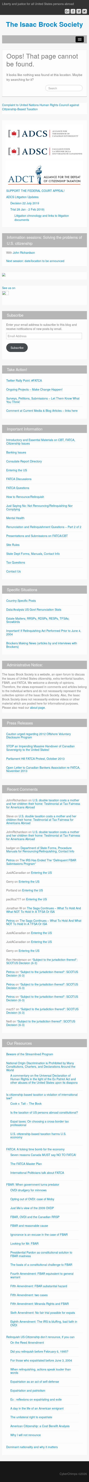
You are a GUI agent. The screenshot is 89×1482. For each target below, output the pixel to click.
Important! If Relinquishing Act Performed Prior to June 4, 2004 (43, 632)
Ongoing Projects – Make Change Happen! (34, 389)
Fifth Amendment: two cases (29, 1295)
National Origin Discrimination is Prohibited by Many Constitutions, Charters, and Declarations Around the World (40, 1066)
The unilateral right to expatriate (31, 1417)
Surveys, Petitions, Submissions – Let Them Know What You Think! (42, 400)
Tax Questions (15, 562)
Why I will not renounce (25, 1435)
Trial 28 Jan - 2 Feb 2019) (27, 209)
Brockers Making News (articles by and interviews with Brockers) (41, 645)
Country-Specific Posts (21, 600)
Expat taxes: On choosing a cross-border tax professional (39, 1123)
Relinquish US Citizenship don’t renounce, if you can (40, 1337)
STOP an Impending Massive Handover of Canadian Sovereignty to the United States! (40, 748)
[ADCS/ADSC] (44, 141)
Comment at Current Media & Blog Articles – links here (42, 410)
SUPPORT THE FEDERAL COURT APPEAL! (35, 191)
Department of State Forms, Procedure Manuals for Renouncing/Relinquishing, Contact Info (40, 849)
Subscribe (17, 348)
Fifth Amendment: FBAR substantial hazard (38, 1286)
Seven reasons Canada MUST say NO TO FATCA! (43, 1155)
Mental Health (15, 518)
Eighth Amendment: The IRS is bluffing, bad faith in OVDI (43, 1323)
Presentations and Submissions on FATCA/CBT (37, 536)
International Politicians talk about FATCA (37, 1173)
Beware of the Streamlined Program (29, 1054)
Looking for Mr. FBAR (24, 1243)
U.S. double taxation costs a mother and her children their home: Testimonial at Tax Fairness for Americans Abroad (43, 803)
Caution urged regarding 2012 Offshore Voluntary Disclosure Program (38, 735)
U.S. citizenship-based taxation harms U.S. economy (38, 1135)
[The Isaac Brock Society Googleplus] (67, 11)
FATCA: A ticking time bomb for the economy (35, 1149)
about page (37, 707)
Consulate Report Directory (24, 461)
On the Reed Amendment (27, 1342)
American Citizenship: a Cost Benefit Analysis (40, 1426)
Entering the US (16, 470)
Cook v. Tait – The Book (26, 1103)
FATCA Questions (17, 488)
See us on (8, 288)
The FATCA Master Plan (26, 1164)
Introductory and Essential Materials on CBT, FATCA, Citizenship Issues (40, 441)
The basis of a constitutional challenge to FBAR (41, 1265)
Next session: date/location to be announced (35, 261)
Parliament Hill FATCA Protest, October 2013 (35, 758)
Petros (10, 860)
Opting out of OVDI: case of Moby (32, 1199)
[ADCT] (44, 173)
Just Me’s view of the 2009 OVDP (32, 1208)
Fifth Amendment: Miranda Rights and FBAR (39, 1304)
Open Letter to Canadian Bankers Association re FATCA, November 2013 (43, 769)
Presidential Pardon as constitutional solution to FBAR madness (41, 1254)
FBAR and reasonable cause (29, 1225)
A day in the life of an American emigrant (37, 1408)
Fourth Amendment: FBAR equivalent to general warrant (41, 1275)
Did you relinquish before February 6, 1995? (39, 1351)
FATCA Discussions (18, 479)
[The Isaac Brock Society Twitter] (84, 11)
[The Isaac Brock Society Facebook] (73, 11)
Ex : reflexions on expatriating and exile (36, 1399)
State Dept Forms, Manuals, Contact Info (33, 554)
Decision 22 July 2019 (24, 203)
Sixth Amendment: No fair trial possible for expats (42, 1312)
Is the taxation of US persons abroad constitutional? (44, 1112)
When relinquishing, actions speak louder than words (40, 1371)
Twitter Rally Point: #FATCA (24, 380)
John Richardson (24, 252)
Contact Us (13, 571)
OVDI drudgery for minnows (28, 1190)
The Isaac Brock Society (44, 24)
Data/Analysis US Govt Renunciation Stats (33, 609)
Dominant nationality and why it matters (32, 1447)
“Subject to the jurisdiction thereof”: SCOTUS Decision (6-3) (42, 961)
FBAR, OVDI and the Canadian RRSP (34, 1217)
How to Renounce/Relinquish (25, 497)
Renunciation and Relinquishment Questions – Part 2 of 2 (43, 527)
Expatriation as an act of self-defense (34, 1381)
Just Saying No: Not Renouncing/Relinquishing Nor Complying (39, 507)
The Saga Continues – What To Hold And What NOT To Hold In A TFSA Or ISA (43, 910)
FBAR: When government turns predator (32, 1184)
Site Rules (12, 545)
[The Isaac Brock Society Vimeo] (78, 11)
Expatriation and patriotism (27, 1390)
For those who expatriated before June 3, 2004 (41, 1360)
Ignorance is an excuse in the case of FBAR (39, 1234)
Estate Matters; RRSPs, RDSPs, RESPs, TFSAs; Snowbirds (37, 620)
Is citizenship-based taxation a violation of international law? (42, 1096)
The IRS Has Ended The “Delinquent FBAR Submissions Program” (41, 862)
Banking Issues (16, 452)
